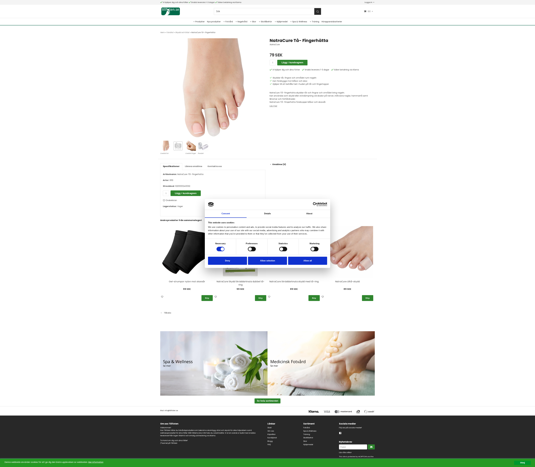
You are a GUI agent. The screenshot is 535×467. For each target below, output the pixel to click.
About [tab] (309, 213)
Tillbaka (166, 312)
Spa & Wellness (299, 21)
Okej (522, 462)
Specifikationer (171, 166)
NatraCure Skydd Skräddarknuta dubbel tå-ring (240, 283)
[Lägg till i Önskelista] (162, 297)
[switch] (252, 249)
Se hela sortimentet (267, 401)
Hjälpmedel (282, 21)
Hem (162, 32)
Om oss (271, 431)
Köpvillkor (271, 434)
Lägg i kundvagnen (292, 62)
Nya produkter (214, 21)
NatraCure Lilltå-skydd (347, 281)
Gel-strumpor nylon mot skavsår (187, 281)
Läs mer (273, 106)
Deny (227, 260)
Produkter (200, 21)
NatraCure (275, 44)
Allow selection (267, 260)
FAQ (269, 444)
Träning (315, 21)
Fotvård (229, 21)
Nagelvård (242, 21)
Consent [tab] (226, 213)
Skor (254, 21)
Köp (207, 298)
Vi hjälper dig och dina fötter (175, 2)
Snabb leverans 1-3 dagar (203, 2)
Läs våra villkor (345, 452)
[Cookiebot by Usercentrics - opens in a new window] (315, 204)
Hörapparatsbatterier (332, 21)
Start (270, 427)
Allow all (307, 260)
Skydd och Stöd (182, 32)
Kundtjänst (272, 437)
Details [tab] (267, 213)
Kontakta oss (215, 166)
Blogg (270, 441)
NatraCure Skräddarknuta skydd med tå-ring (294, 281)
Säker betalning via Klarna (229, 2)
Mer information (95, 462)
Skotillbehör (266, 21)
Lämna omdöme (193, 166)
